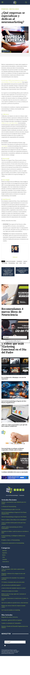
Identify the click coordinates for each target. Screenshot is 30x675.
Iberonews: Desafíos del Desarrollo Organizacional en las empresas (14, 627)
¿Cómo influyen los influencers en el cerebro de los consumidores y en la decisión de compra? (8, 272)
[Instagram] (18, 490)
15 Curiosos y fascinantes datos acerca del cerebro (12, 582)
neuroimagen (4, 146)
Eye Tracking (4, 263)
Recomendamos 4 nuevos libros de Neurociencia (12, 311)
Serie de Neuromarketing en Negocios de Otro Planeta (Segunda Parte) (13, 401)
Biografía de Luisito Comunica (9, 617)
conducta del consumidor (10, 261)
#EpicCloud (7, 653)
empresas (25, 261)
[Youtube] (23, 490)
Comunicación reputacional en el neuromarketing (12, 543)
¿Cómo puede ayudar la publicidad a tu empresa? (22, 271)
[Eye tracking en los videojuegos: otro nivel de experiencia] (15, 366)
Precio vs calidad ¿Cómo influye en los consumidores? (14, 519)
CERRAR (3, 345)
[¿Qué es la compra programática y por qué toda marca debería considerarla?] (15, 413)
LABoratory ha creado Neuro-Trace (9, 123)
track (17, 263)
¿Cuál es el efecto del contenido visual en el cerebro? (13, 588)
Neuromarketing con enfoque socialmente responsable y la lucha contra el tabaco (12, 449)
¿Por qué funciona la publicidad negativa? (11, 585)
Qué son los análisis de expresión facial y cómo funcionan (14, 602)
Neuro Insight (6, 179)
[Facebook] (15, 490)
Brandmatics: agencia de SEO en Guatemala (11, 620)
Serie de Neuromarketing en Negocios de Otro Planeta (13, 516)
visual (24, 263)
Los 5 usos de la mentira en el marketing (10, 610)
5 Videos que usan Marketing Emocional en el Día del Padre (13, 348)
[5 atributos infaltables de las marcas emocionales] (15, 461)
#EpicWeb (3, 653)
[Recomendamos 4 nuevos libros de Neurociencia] (15, 294)
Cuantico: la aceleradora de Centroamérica (11, 623)
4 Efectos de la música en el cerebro (9, 591)
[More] (18, 59)
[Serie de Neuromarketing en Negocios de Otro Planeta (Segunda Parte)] (15, 390)
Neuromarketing (12, 263)
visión (20, 263)
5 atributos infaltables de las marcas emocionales (14, 472)
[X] (20, 490)
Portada (4, 9)
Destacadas (14, 9)
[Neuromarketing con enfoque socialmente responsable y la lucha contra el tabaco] (15, 437)
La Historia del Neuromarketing (8, 506)
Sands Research (6, 199)
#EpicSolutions (11, 653)
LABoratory (6, 114)
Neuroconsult (6, 158)
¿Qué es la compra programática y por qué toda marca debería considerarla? (14, 425)
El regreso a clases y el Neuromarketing (10, 540)
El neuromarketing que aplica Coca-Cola (10, 509)
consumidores (19, 261)
